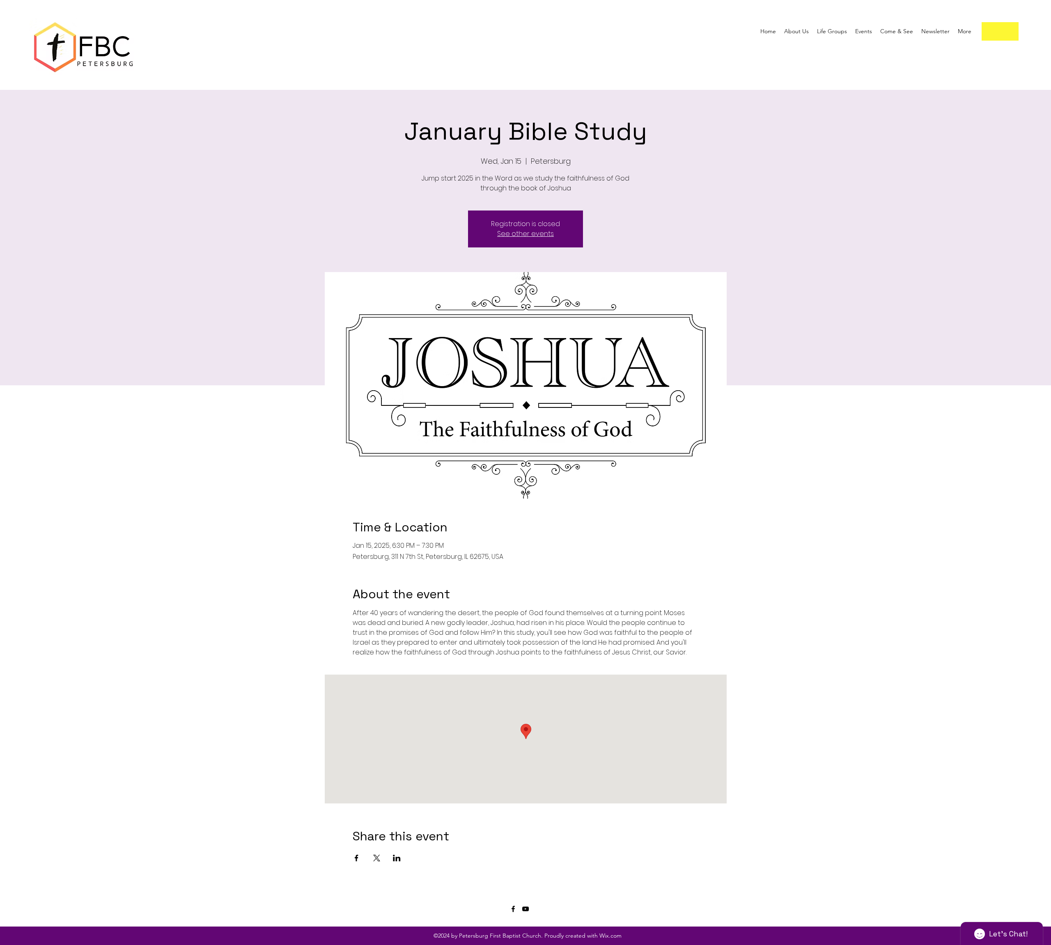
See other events (525, 233)
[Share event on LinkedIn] (397, 858)
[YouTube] (525, 909)
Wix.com (610, 935)
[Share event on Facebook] (356, 858)
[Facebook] (513, 909)
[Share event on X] (377, 858)
